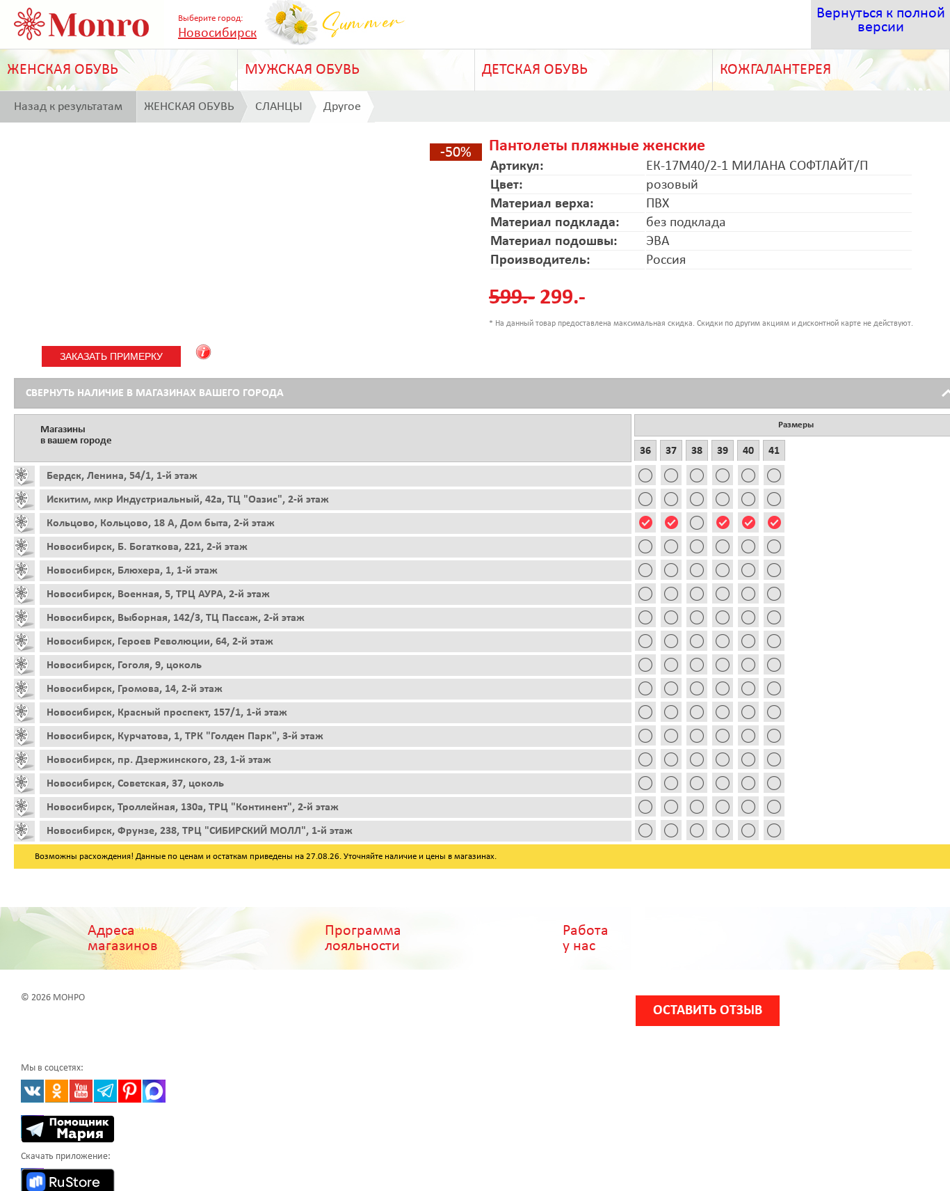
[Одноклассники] (56, 1091)
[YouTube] (81, 1091)
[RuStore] (32, 1179)
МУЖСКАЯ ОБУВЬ (302, 70)
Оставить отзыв (707, 1011)
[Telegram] (105, 1091)
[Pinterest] (129, 1091)
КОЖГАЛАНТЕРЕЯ (775, 70)
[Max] (154, 1091)
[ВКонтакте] (32, 1091)
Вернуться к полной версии (880, 21)
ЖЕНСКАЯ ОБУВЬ (62, 70)
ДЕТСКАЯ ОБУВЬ (535, 70)
